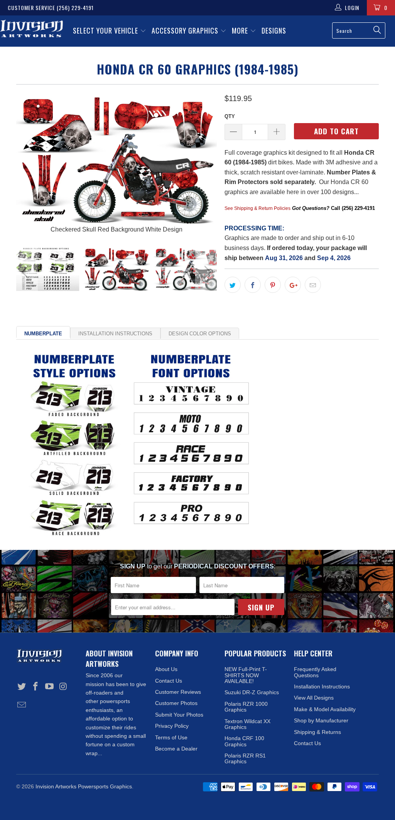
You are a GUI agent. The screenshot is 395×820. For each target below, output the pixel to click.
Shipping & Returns (317, 732)
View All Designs (314, 698)
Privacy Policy (172, 726)
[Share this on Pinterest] (273, 285)
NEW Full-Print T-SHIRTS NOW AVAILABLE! (246, 675)
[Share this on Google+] (293, 285)
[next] (206, 163)
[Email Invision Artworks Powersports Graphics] (22, 705)
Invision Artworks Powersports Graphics (83, 786)
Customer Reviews (178, 692)
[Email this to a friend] (313, 285)
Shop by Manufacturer (321, 720)
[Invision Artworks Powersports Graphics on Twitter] (22, 687)
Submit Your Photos (179, 715)
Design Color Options (200, 333)
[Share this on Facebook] (253, 285)
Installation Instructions (115, 333)
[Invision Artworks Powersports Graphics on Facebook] (36, 687)
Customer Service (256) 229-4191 (51, 7)
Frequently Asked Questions (315, 672)
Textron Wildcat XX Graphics (247, 724)
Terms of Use (171, 737)
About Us (166, 669)
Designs (274, 30)
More (241, 30)
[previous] (27, 163)
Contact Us (168, 681)
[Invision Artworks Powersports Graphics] (31, 29)
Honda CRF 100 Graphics (244, 741)
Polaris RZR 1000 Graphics (246, 707)
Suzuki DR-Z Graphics (252, 692)
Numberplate (43, 333)
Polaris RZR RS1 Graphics (245, 758)
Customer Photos (176, 703)
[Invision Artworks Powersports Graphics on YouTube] (49, 687)
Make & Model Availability (325, 709)
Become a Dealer (176, 749)
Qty (230, 116)
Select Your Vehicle (106, 30)
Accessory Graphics (186, 30)
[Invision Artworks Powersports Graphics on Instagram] (63, 687)
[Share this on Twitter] (233, 285)
